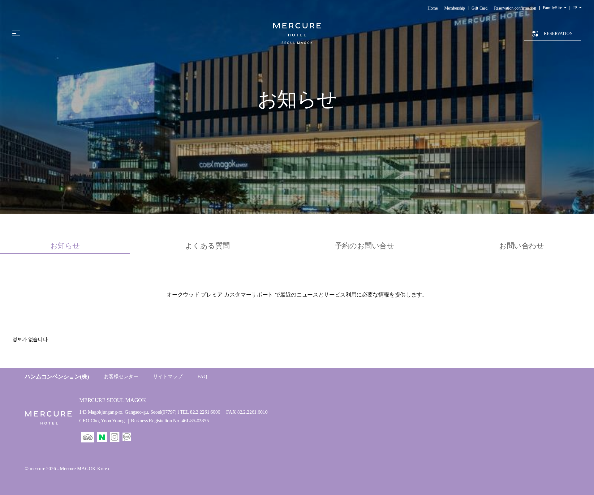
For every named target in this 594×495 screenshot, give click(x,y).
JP (575, 8)
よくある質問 (207, 246)
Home (433, 8)
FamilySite (553, 8)
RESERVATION (558, 33)
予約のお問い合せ (364, 246)
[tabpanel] (297, 323)
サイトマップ (168, 376)
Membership (454, 8)
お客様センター (121, 376)
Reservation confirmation (515, 8)
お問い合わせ (521, 246)
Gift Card (479, 8)
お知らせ (65, 246)
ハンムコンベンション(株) (57, 376)
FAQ (202, 376)
